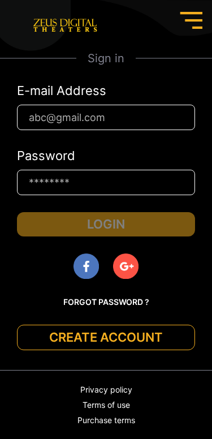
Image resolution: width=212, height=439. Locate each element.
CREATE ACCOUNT (106, 337)
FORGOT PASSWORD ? (106, 302)
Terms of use (106, 405)
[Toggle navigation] (191, 20)
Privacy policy (106, 389)
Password (46, 155)
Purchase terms (106, 420)
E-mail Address (61, 90)
